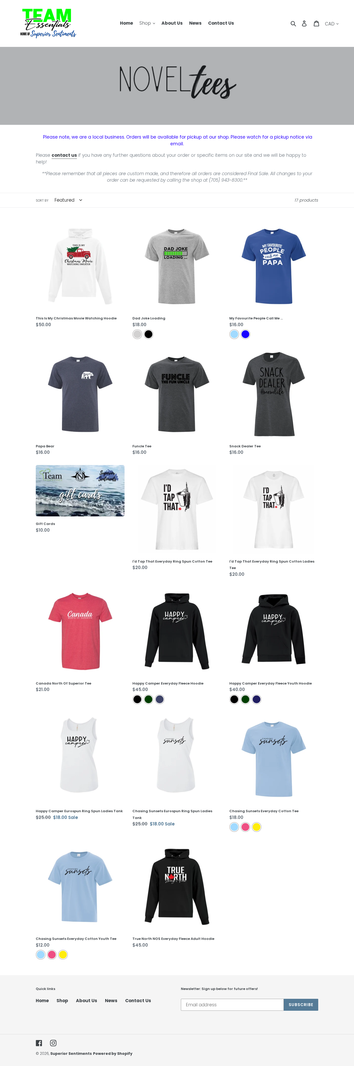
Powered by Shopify (112, 1053)
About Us (86, 1000)
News (111, 1000)
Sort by (42, 200)
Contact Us (138, 1000)
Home (42, 1000)
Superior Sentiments (71, 1053)
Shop (62, 1000)
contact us (64, 155)
